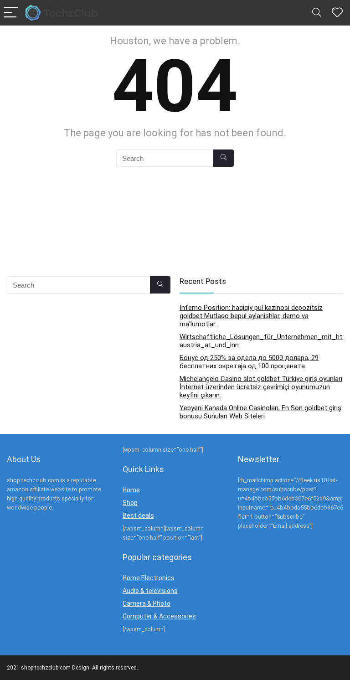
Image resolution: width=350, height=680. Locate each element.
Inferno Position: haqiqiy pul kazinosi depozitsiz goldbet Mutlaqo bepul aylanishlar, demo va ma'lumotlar (251, 316)
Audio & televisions (150, 590)
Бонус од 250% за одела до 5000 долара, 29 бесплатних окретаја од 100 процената (249, 362)
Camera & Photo (146, 603)
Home (131, 490)
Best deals (138, 515)
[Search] (317, 13)
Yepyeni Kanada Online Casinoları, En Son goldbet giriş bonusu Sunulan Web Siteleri (260, 412)
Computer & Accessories (159, 616)
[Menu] (11, 13)
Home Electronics (149, 578)
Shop (130, 502)
